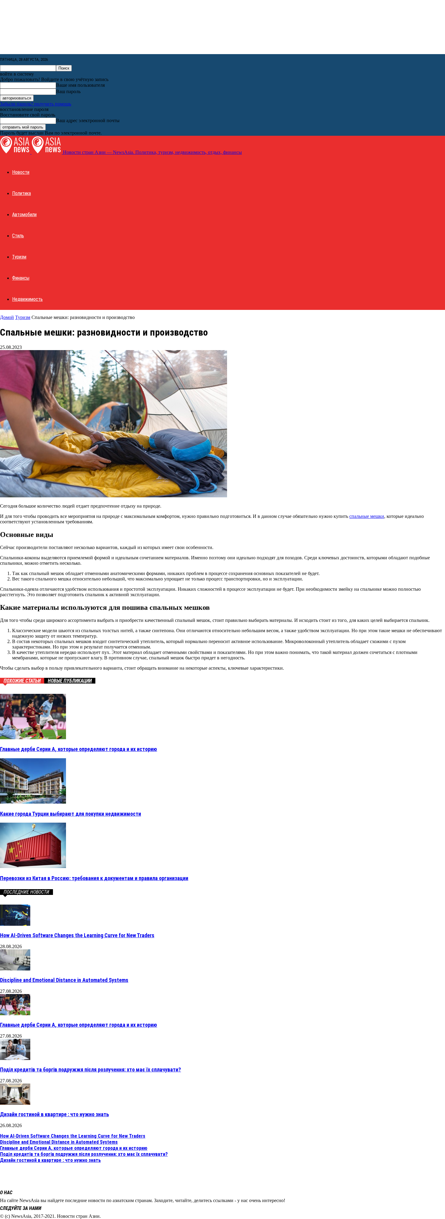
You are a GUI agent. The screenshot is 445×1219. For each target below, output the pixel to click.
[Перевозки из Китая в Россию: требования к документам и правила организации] (33, 866)
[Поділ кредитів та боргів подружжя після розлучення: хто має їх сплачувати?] (15, 1058)
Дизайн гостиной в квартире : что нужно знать (54, 1114)
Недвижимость (27, 299)
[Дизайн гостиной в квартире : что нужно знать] (15, 1103)
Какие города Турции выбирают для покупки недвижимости (70, 814)
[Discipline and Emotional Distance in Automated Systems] (15, 968)
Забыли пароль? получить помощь (35, 103)
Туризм (19, 257)
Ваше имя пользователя (80, 85)
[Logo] (15, 152)
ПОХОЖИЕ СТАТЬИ (22, 681)
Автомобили (24, 214)
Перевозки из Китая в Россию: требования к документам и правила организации (94, 878)
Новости (20, 172)
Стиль (18, 236)
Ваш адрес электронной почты (88, 120)
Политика (21, 193)
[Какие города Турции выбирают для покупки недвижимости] (33, 802)
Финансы (20, 278)
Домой (7, 317)
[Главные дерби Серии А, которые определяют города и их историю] (33, 737)
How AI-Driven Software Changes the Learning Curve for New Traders (77, 935)
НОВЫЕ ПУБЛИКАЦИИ (70, 681)
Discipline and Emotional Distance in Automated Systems (64, 980)
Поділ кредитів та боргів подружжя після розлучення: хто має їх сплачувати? (90, 1069)
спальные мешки (366, 516)
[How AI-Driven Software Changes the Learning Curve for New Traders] (15, 924)
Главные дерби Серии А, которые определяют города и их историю (78, 749)
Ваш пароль (68, 91)
